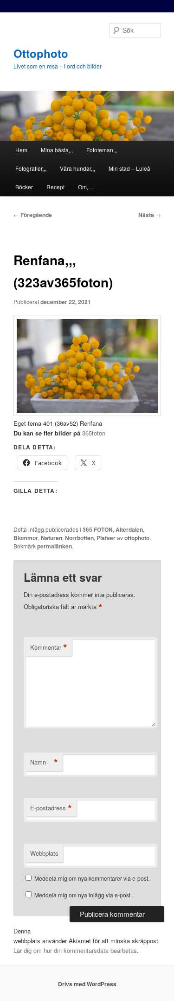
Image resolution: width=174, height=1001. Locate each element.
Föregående (32, 215)
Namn (44, 762)
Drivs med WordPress (87, 984)
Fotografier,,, (30, 168)
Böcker (24, 187)
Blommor (25, 538)
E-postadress (51, 808)
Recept (55, 187)
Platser (106, 538)
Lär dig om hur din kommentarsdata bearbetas (75, 950)
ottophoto (136, 538)
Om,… (86, 187)
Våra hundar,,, (77, 168)
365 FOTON (98, 529)
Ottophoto (40, 53)
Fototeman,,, (101, 150)
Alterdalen (129, 529)
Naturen (51, 538)
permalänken (54, 546)
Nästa (149, 215)
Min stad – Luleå (129, 168)
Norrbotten (79, 538)
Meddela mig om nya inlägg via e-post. (83, 895)
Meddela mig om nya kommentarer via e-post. (91, 878)
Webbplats (44, 853)
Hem (21, 150)
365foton (94, 433)
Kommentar (48, 647)
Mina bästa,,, (57, 150)
